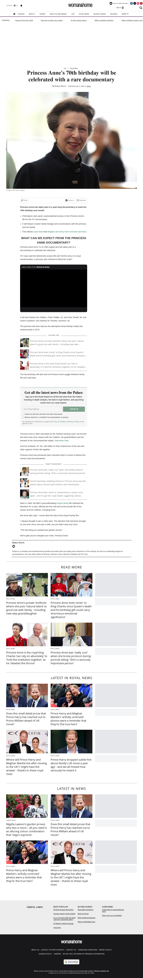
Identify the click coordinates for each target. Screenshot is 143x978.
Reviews (113, 14)
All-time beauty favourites (63, 910)
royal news (38, 232)
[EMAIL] (14, 546)
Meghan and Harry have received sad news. (67, 232)
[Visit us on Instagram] (138, 3)
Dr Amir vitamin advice (79, 20)
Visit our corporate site (101, 971)
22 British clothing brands (63, 924)
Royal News (84, 14)
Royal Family (62, 503)
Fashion (21, 14)
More (124, 14)
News (89, 86)
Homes (42, 14)
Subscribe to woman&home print (113, 910)
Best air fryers (83, 914)
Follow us (71, 200)
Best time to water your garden (52, 20)
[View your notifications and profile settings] (21, 5)
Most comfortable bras (86, 922)
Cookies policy (45, 954)
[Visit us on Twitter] (134, 3)
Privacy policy (105, 950)
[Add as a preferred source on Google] (71, 961)
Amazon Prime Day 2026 (24, 20)
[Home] (14, 14)
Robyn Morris (60, 86)
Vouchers (57, 928)
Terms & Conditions (60, 421)
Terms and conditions (87, 950)
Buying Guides (100, 14)
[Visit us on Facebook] (131, 3)
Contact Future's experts (52, 950)
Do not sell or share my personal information (83, 954)
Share (25, 200)
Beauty (32, 14)
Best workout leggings (86, 918)
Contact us (71, 950)
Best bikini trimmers (85, 910)
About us (35, 950)
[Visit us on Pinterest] (141, 3)
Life (73, 14)
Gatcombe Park (61, 440)
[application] (53, 288)
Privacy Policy (74, 421)
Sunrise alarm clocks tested (64, 914)
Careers (57, 954)
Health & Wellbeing (58, 14)
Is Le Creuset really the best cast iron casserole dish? (64, 919)
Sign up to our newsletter (112, 915)
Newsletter (82, 200)
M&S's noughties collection (104, 20)
